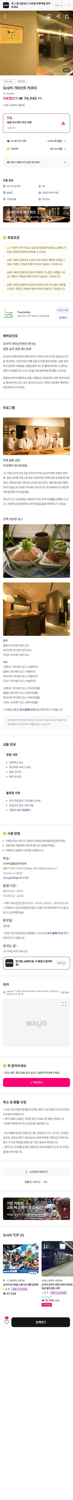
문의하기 (63, 317)
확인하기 (38, 1082)
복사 (45, 1181)
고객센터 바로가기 (38, 1172)
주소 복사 (65, 992)
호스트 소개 (63, 310)
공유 (58, 16)
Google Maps (11, 877)
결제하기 (41, 1322)
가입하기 (26, 810)
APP (57, 5)
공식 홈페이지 (26, 709)
